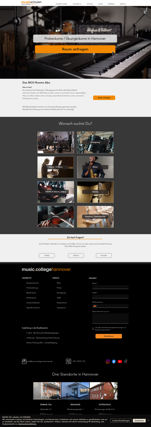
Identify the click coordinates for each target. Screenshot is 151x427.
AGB (59, 298)
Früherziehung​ (32, 288)
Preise (59, 288)
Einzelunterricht (32, 283)
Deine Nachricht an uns (101, 311)
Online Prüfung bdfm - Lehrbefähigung (41, 343)
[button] (78, 4)
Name (94, 283)
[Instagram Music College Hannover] (107, 361)
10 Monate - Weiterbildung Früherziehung (42, 338)
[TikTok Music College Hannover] (125, 361)
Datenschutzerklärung (27, 424)
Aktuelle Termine (33, 308)
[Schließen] (148, 420)
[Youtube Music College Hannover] (119, 361)
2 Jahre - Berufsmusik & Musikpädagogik (42, 333)
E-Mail (94, 293)
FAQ (58, 283)
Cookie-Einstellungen (121, 421)
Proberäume (31, 298)
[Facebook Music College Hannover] (113, 361)
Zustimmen (139, 421)
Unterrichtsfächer (33, 303)
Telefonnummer (97, 302)
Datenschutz (62, 303)
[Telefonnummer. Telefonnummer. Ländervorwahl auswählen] (96, 306)
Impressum (61, 308)
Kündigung (61, 293)
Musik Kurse (31, 293)
